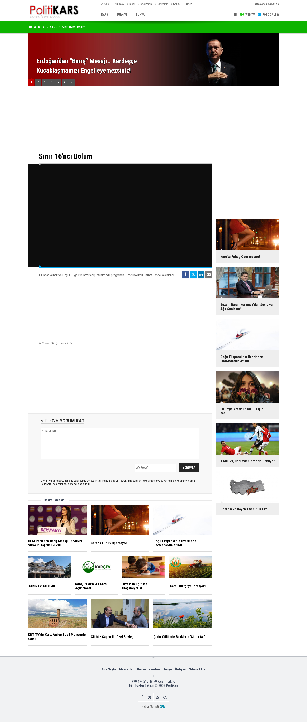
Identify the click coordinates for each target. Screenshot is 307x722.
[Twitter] (193, 274)
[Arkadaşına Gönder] (208, 274)
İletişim (180, 669)
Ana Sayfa (109, 669)
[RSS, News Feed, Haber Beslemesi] (157, 697)
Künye (167, 669)
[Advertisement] (120, 119)
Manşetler (126, 669)
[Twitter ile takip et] (150, 697)
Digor (132, 4)
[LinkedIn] (201, 274)
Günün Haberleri (148, 669)
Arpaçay (119, 4)
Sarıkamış (162, 4)
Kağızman (146, 4)
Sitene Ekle (197, 669)
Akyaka (105, 4)
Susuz (188, 4)
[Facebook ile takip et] (142, 697)
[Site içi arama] (165, 697)
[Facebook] (185, 274)
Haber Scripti (150, 706)
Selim (176, 4)
